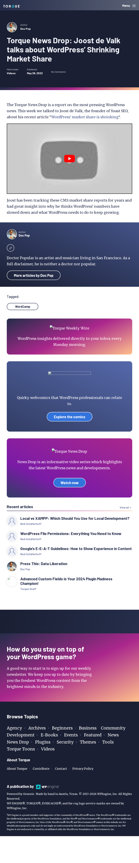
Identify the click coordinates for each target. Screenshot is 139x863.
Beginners (62, 728)
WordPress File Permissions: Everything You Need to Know (71, 533)
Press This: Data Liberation (43, 563)
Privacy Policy (82, 769)
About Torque (17, 769)
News (113, 735)
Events (71, 735)
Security (65, 742)
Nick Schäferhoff (30, 523)
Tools (108, 742)
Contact (61, 769)
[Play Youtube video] (69, 159)
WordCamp (22, 306)
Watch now (70, 482)
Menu (126, 5)
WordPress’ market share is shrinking (84, 117)
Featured (93, 735)
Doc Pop (25, 28)
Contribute (41, 769)
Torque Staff (28, 588)
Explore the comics (69, 417)
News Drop (18, 742)
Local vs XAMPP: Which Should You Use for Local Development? (75, 518)
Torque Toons (21, 749)
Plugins (43, 742)
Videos (11, 73)
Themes (88, 742)
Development (21, 735)
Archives (37, 728)
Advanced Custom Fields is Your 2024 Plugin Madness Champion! (66, 581)
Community (113, 728)
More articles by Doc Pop (33, 275)
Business (88, 728)
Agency (14, 728)
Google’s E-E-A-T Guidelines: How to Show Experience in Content (76, 548)
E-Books (49, 735)
